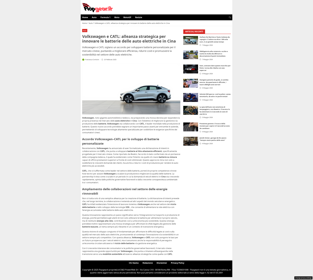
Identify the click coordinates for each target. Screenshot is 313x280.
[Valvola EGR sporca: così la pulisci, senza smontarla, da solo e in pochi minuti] (190, 97)
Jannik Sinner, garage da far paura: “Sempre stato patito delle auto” (213, 139)
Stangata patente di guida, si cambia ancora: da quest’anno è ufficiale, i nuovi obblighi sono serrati (214, 82)
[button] (230, 17)
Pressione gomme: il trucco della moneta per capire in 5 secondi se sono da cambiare (215, 126)
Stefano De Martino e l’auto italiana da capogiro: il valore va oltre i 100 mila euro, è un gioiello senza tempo (215, 39)
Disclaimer (162, 263)
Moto (116, 17)
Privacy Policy (177, 263)
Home (85, 17)
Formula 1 (105, 17)
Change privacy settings (303, 278)
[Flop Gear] (97, 7)
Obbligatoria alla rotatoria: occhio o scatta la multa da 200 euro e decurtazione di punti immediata (214, 53)
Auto (94, 17)
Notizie (138, 17)
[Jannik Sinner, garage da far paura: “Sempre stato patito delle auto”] (190, 141)
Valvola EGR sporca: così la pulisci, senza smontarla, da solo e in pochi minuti (215, 95)
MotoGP (127, 17)
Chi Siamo (134, 263)
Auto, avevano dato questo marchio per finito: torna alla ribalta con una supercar (215, 68)
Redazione (148, 263)
